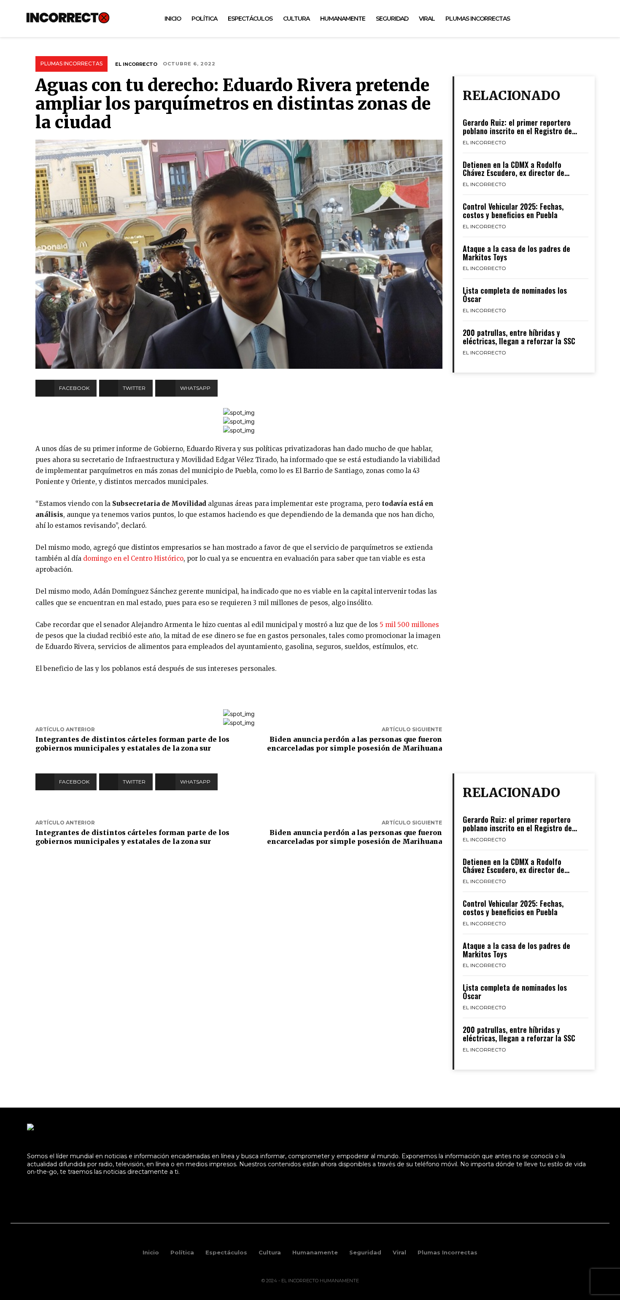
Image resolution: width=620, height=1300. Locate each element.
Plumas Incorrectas (71, 63)
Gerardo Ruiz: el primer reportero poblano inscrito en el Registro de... (520, 126)
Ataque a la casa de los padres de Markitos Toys (516, 252)
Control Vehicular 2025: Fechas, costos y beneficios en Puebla (513, 210)
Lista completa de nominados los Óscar (515, 294)
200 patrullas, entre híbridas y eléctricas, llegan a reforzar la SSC (519, 336)
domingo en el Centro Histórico (133, 558)
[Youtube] (581, 18)
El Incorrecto (136, 64)
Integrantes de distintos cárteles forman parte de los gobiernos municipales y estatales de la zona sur (132, 743)
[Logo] (68, 17)
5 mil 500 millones (408, 625)
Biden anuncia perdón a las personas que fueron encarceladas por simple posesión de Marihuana (354, 743)
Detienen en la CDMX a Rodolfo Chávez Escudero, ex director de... (516, 168)
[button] (599, 18)
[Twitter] (562, 18)
